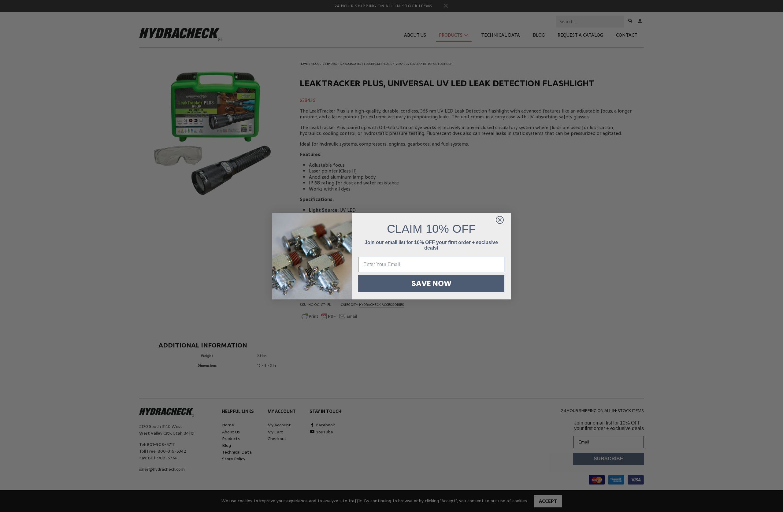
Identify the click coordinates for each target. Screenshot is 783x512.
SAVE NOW (431, 283)
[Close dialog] (499, 220)
